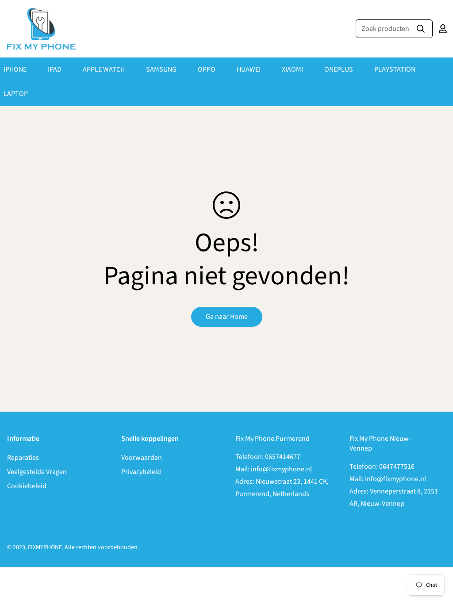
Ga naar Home (227, 316)
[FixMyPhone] (41, 29)
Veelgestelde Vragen (37, 472)
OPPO (206, 69)
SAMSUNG (161, 69)
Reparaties (23, 458)
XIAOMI (292, 69)
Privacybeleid (141, 472)
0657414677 (282, 457)
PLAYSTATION (394, 69)
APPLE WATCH (104, 69)
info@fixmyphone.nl (281, 469)
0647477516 (397, 466)
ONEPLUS (338, 69)
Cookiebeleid (26, 486)
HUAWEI (249, 69)
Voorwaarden (141, 458)
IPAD (54, 69)
